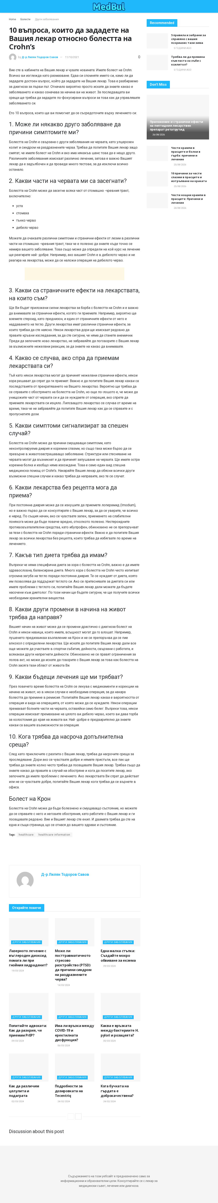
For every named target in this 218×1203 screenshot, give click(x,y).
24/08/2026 (179, 208)
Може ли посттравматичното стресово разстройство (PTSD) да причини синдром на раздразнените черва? (73, 965)
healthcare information (54, 834)
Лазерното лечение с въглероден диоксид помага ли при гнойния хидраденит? (28, 957)
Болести (25, 19)
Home (12, 19)
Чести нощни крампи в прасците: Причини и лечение (188, 199)
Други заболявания (47, 19)
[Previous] (71, 1116)
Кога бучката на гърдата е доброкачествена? (117, 1091)
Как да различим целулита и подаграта (24, 1091)
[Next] (78, 1116)
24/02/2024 (63, 1101)
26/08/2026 (158, 134)
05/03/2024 (109, 1040)
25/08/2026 (179, 164)
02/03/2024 (17, 1101)
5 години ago (182, 48)
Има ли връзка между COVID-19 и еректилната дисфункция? (74, 1032)
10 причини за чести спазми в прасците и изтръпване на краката (189, 177)
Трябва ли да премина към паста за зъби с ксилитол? (188, 60)
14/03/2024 (63, 985)
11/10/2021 (72, 57)
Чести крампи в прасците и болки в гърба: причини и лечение (185, 153)
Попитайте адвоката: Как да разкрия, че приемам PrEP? (28, 1030)
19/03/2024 (17, 970)
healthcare (26, 834)
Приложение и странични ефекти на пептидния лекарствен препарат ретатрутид (176, 125)
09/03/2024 (109, 966)
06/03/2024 (63, 1045)
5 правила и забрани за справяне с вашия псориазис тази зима (188, 39)
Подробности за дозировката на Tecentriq (69, 1091)
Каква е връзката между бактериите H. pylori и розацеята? (120, 1030)
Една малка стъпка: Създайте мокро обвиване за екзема (118, 955)
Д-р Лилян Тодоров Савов (40, 57)
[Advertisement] (74, 273)
